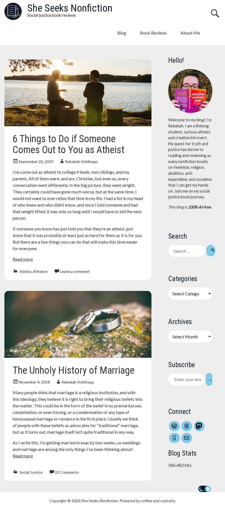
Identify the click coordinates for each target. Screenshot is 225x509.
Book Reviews (153, 32)
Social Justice (31, 472)
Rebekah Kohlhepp (81, 161)
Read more (23, 259)
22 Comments (67, 472)
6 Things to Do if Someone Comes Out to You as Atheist (68, 144)
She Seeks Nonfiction (70, 8)
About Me (190, 32)
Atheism (40, 271)
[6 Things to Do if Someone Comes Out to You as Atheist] (77, 124)
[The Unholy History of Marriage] (77, 356)
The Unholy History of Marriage (73, 370)
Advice (25, 271)
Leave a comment (75, 271)
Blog (121, 32)
